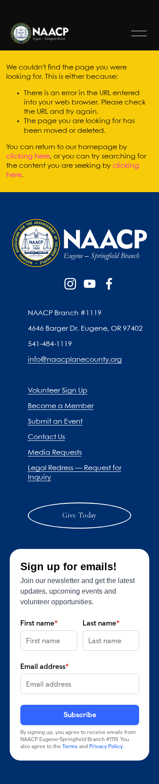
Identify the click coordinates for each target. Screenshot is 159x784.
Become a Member (61, 406)
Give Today (79, 515)
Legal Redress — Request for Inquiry (74, 473)
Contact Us (46, 437)
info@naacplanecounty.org (75, 359)
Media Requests (55, 452)
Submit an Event (55, 421)
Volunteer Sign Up (57, 390)
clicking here (28, 156)
